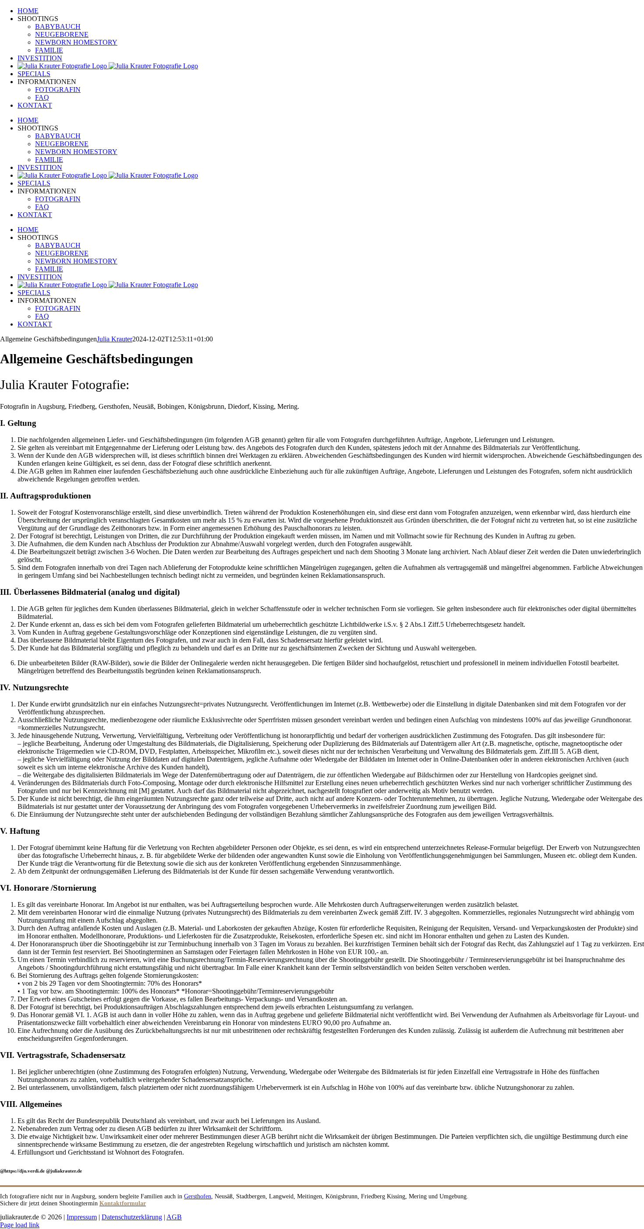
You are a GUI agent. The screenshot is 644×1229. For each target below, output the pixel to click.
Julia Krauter (114, 339)
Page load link (19, 1225)
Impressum (82, 1217)
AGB (174, 1217)
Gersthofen (197, 1196)
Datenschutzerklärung (132, 1217)
